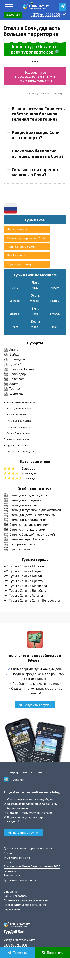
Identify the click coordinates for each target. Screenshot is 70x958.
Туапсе (14, 388)
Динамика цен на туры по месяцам (28, 848)
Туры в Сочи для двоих (19, 420)
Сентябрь (15, 300)
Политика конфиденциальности (26, 900)
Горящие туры (17, 229)
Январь (35, 313)
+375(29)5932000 (15, 940)
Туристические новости (20, 879)
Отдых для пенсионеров (19, 408)
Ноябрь (54, 300)
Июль (35, 287)
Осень (35, 295)
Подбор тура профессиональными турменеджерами (35, 76)
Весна (35, 321)
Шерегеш (16, 393)
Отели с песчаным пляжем (29, 524)
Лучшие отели (20, 549)
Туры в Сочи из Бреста (26, 581)
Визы (7, 862)
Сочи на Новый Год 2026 (19, 439)
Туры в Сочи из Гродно (26, 571)
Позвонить (55, 953)
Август (55, 287)
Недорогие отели (22, 544)
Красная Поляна (21, 369)
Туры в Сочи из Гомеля (26, 576)
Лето (35, 282)
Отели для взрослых (24, 505)
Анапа (13, 349)
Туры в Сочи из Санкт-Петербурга (34, 600)
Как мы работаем (15, 895)
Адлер (13, 384)
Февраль (55, 313)
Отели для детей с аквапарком (32, 515)
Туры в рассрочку (19, 264)
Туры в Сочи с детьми (18, 445)
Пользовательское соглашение (25, 904)
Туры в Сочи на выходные (20, 451)
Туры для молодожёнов (19, 427)
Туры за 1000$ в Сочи (21, 246)
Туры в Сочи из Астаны (26, 595)
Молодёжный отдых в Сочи (21, 402)
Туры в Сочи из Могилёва (28, 586)
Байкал (14, 354)
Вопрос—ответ (14, 875)
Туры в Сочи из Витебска (27, 590)
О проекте (11, 891)
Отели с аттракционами (27, 529)
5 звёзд (29, 478)
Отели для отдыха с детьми (29, 495)
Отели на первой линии (26, 539)
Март (15, 326)
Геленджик (17, 359)
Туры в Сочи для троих (18, 433)
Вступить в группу (37, 705)
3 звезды (29, 468)
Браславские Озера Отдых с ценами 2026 (32, 866)
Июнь (15, 287)
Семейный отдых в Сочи (19, 414)
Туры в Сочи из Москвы (26, 566)
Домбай (15, 364)
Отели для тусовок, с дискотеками (35, 510)
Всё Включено (17, 255)
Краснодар (17, 374)
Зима (35, 308)
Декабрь (15, 313)
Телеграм (20, 953)
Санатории (11, 871)
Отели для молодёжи (25, 500)
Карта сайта (12, 909)
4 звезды (29, 473)
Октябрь (35, 300)
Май (54, 326)
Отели (8, 853)
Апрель (35, 326)
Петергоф (16, 379)
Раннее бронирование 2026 (26, 238)
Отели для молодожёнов (28, 520)
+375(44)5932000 (45, 14)
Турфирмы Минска (17, 857)
